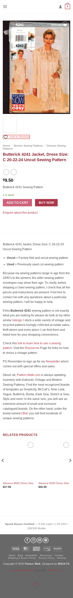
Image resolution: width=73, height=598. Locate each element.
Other (24, 413)
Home (6, 145)
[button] (5, 6)
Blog (20, 555)
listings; (17, 320)
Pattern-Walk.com (28, 374)
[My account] (60, 6)
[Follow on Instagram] (33, 540)
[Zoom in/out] (3, 575)
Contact (59, 555)
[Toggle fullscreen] (14, 575)
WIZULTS (63, 563)
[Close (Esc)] (36, 575)
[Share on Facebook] (6, 222)
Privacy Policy (46, 558)
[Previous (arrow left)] (3, 591)
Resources (32, 348)
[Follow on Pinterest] (45, 540)
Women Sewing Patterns (28, 145)
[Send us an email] (39, 540)
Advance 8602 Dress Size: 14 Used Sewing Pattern (33, 483)
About (12, 555)
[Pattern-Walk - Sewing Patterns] (36, 6)
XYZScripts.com (54, 570)
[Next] (64, 67)
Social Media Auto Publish (22, 570)
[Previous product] (13, 172)
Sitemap (61, 558)
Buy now (46, 202)
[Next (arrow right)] (14, 591)
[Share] (25, 575)
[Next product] (6, 172)
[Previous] (8, 67)
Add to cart (17, 202)
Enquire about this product (20, 212)
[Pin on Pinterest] (13, 222)
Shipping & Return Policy (22, 558)
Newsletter (53, 361)
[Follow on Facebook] (27, 540)
